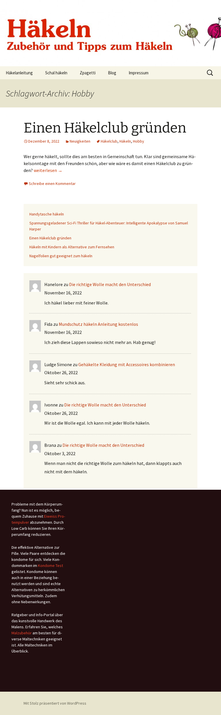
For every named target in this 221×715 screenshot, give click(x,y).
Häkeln (125, 141)
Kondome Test (50, 565)
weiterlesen (48, 170)
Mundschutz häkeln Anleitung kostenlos (98, 324)
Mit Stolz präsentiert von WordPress (55, 703)
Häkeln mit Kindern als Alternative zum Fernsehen (71, 246)
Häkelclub (109, 141)
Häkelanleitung (19, 72)
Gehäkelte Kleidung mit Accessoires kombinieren (126, 364)
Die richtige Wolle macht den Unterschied (110, 284)
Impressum (138, 72)
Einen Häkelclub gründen (105, 128)
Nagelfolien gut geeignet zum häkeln (60, 255)
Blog (112, 72)
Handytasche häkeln (46, 214)
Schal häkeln (56, 72)
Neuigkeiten (80, 141)
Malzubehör (22, 632)
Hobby (138, 141)
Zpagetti (88, 72)
